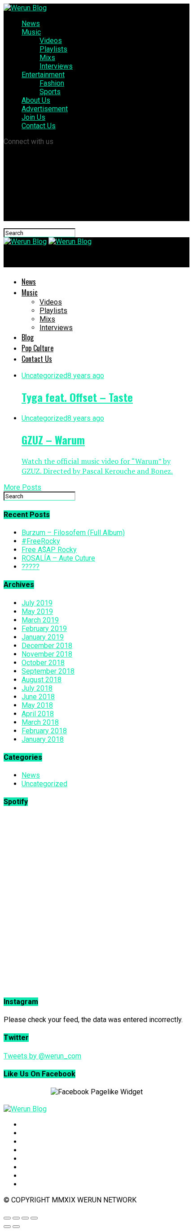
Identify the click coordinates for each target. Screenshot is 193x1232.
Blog (28, 337)
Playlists (53, 49)
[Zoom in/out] (34, 1218)
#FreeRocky (41, 541)
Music (31, 32)
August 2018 (41, 679)
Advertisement (45, 108)
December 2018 (47, 645)
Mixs (47, 57)
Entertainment (43, 74)
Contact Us (39, 126)
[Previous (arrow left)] (7, 1226)
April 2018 (38, 714)
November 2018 (47, 654)
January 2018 (43, 739)
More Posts (22, 487)
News (31, 23)
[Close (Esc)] (7, 1218)
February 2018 (44, 731)
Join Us (33, 117)
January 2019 (43, 637)
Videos (50, 40)
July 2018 (37, 688)
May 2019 (37, 611)
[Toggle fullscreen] (25, 1218)
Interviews (56, 66)
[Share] (16, 1218)
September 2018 (48, 671)
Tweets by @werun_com (42, 1056)
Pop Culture (37, 348)
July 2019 (37, 603)
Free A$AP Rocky (49, 549)
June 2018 (38, 696)
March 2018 (40, 722)
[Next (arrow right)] (16, 1226)
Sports (50, 91)
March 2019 (40, 620)
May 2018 (37, 705)
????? (30, 566)
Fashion (51, 83)
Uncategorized (44, 783)
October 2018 (43, 662)
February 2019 (44, 628)
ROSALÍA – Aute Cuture (58, 558)
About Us (36, 100)
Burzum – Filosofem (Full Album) (73, 532)
